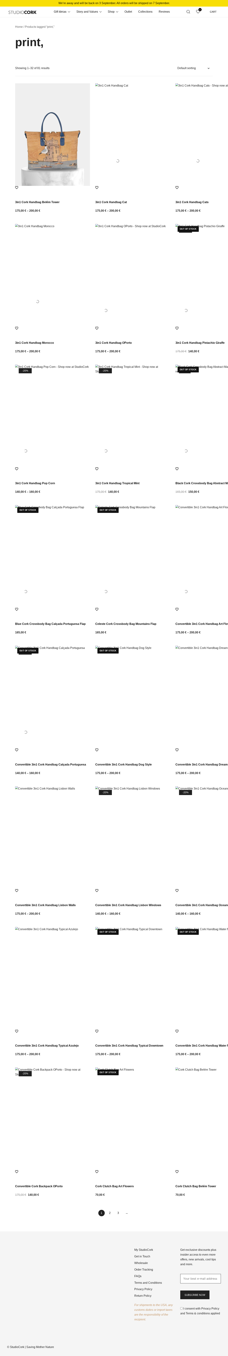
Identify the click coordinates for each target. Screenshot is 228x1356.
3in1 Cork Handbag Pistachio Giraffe (200, 342)
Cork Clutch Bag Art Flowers (114, 1186)
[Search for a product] (188, 11)
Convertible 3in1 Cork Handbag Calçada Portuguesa (50, 764)
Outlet (128, 11)
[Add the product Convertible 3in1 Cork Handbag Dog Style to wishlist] (132, 753)
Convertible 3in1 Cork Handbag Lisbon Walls (45, 905)
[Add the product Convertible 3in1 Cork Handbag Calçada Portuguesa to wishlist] (52, 753)
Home (19, 26)
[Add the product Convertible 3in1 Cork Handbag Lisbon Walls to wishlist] (52, 894)
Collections (145, 11)
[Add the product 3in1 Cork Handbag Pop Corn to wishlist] (52, 472)
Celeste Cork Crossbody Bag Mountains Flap (125, 623)
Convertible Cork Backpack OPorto (39, 1186)
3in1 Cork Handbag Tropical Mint (117, 483)
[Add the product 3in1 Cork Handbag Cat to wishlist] (132, 191)
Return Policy (142, 1295)
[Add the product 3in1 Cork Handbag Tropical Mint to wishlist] (132, 472)
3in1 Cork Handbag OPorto (113, 342)
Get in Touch (142, 1256)
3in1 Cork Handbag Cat (111, 202)
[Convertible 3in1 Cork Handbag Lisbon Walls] (52, 837)
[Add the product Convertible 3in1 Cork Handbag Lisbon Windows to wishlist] (132, 894)
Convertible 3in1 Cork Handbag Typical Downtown (129, 1045)
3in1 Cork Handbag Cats (192, 202)
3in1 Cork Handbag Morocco (34, 342)
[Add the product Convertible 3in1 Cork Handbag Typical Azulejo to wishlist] (52, 1034)
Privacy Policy (143, 1289)
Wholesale (141, 1262)
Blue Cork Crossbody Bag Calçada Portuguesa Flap (50, 623)
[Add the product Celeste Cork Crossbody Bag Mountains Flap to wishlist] (132, 613)
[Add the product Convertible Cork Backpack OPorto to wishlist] (52, 1175)
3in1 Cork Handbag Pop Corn (35, 483)
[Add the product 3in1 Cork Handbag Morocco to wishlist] (52, 331)
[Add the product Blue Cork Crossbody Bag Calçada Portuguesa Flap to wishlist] (52, 613)
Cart (213, 11)
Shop (111, 11)
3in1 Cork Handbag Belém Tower (37, 202)
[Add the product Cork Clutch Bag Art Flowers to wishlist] (132, 1175)
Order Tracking (143, 1269)
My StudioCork (143, 1249)
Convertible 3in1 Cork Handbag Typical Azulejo (47, 1045)
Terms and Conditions (148, 1282)
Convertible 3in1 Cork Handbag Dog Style (123, 764)
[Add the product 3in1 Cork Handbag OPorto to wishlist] (132, 331)
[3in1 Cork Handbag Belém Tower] (52, 134)
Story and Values (87, 11)
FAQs (137, 1276)
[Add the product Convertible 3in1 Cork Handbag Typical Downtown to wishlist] (132, 1034)
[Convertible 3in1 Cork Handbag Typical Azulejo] (52, 978)
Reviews (164, 11)
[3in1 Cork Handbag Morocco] (52, 275)
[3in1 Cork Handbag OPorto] (132, 275)
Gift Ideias (60, 11)
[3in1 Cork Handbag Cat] (132, 134)
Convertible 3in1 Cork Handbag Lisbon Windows (128, 905)
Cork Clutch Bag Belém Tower (195, 1186)
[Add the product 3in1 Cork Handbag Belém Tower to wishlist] (52, 191)
